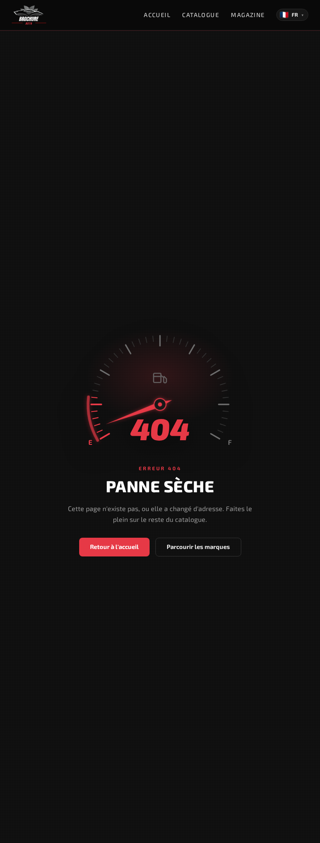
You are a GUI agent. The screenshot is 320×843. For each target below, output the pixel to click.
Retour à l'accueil (114, 546)
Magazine (248, 14)
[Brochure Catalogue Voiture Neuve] (29, 15)
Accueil (157, 14)
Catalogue (200, 14)
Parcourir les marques (198, 546)
